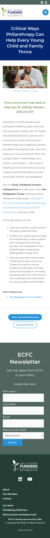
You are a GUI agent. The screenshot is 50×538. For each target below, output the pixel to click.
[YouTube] (46, 2)
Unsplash (35, 91)
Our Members (10, 494)
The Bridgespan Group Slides (26, 297)
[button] (20, 479)
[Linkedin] (42, 2)
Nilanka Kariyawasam (24, 91)
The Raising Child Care (15, 510)
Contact (7, 498)
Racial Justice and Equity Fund (19, 514)
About (6, 489)
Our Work (8, 505)
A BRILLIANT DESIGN (25, 530)
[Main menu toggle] (45, 12)
